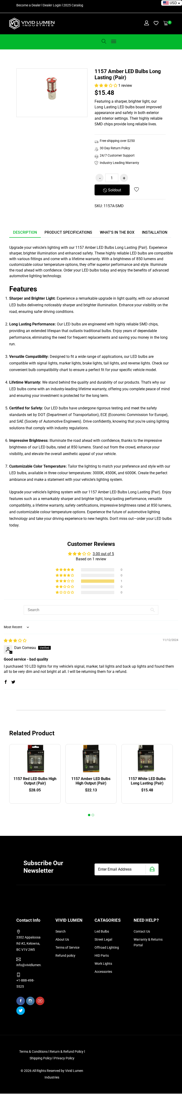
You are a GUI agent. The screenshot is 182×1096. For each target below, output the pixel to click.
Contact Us (142, 931)
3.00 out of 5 (103, 554)
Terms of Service (67, 947)
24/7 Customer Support (117, 155)
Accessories (103, 971)
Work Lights (103, 963)
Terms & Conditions (33, 1051)
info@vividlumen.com (28, 965)
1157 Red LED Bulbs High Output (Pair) (35, 780)
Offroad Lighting (107, 947)
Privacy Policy (64, 1058)
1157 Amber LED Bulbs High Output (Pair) (90, 780)
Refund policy (65, 955)
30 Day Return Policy (115, 148)
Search (60, 931)
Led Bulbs (102, 931)
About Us (62, 939)
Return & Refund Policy (67, 1051)
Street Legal (103, 939)
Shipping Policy (41, 1058)
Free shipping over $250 (117, 141)
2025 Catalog (73, 5)
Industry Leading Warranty (119, 163)
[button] (106, 85)
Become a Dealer (28, 5)
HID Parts (102, 955)
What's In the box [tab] (117, 232)
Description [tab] (25, 232)
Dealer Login (52, 5)
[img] (15, 640)
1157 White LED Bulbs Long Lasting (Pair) (147, 780)
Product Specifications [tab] (68, 232)
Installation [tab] (154, 232)
